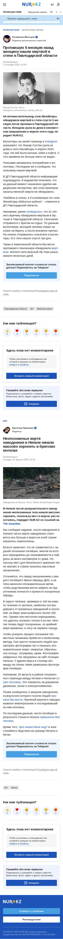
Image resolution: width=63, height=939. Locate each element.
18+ (32, 309)
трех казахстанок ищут (33, 727)
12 (46, 813)
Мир (5, 421)
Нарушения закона (37, 12)
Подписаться (31, 275)
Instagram (51, 141)
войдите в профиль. (19, 364)
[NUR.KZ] (31, 4)
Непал (14, 787)
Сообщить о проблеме (31, 911)
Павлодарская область (15, 309)
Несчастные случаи (32, 30)
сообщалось (34, 211)
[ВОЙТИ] (58, 5)
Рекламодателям (31, 919)
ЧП (51, 12)
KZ (52, 4)
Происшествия (12, 12)
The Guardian (11, 523)
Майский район (44, 309)
